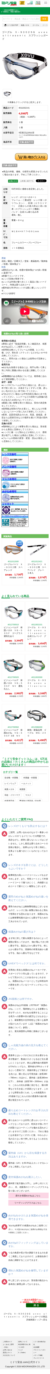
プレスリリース (38, 1358)
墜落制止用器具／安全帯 (30, 801)
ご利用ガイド (7, 1341)
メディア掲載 (37, 1355)
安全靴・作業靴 (11, 778)
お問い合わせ (7, 1350)
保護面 (22, 789)
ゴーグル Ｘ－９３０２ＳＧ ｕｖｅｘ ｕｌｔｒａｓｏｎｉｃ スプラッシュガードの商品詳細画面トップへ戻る (25, 1317)
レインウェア (10, 783)
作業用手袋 (9, 801)
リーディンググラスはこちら (28, 1203)
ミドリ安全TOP (12, 25)
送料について (22, 1341)
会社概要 (36, 1347)
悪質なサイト (7, 1352)
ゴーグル (35, 25)
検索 (44, 19)
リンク (20, 1350)
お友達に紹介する (27, 181)
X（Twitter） (22, 1352)
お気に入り (13, 181)
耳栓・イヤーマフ (12, 795)
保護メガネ (25, 25)
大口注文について (9, 1355)
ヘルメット (26, 783)
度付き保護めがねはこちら (27, 1195)
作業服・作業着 (30, 778)
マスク (28, 795)
